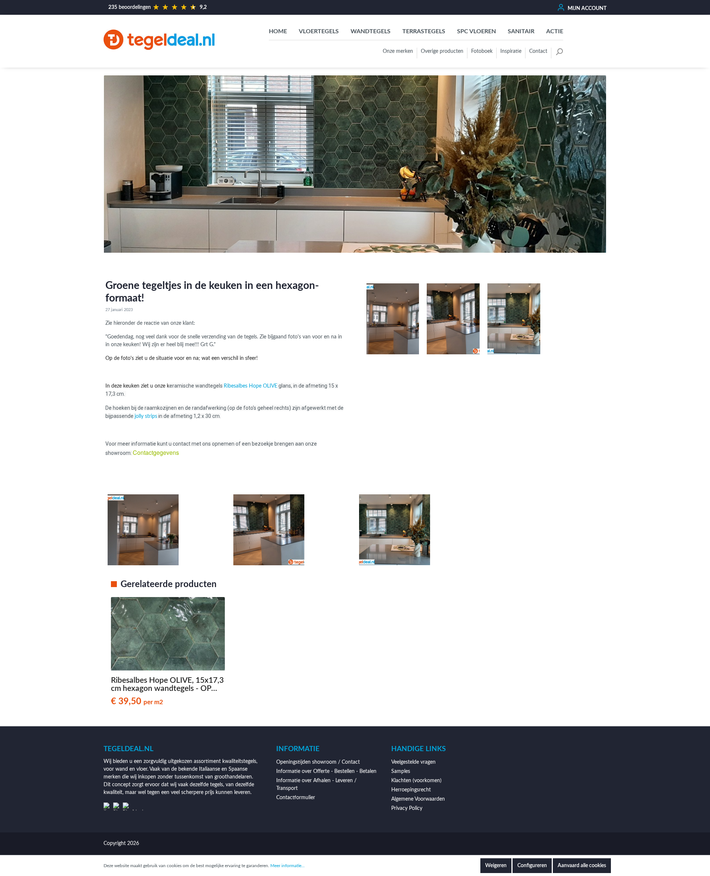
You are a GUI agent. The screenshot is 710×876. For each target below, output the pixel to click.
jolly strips (146, 416)
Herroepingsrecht (411, 790)
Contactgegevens (156, 452)
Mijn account (586, 8)
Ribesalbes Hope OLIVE (250, 386)
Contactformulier (295, 797)
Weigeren (496, 865)
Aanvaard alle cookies (582, 865)
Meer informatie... (287, 865)
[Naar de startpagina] (159, 40)
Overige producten (442, 51)
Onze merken (398, 51)
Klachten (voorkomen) (416, 780)
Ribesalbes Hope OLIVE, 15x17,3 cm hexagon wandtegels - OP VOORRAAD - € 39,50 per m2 (167, 684)
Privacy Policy (406, 808)
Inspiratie (510, 51)
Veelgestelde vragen (413, 762)
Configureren (532, 865)
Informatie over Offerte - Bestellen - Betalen (326, 771)
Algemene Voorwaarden (418, 799)
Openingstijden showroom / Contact (318, 762)
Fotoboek (482, 51)
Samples (400, 771)
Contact (538, 51)
